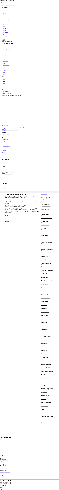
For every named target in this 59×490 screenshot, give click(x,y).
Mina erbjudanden (5, 32)
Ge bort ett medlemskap (6, 15)
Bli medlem (4, 9)
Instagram (4, 81)
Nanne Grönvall (44, 346)
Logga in (4, 24)
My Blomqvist (51, 259)
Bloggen (3, 152)
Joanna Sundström (45, 225)
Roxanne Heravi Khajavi (46, 245)
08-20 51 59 (4, 459)
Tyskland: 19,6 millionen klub (7, 93)
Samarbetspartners (5, 61)
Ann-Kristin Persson (45, 273)
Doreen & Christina (45, 395)
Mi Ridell (43, 263)
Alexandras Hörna (5, 139)
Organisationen (5, 45)
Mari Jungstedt (44, 322)
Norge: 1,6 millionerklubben (6, 91)
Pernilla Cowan (44, 308)
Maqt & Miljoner (5, 148)
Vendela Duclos (44, 305)
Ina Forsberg (43, 238)
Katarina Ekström (44, 221)
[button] (29, 192)
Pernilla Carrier (44, 329)
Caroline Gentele (44, 291)
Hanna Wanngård (44, 280)
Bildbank (4, 72)
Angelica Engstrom (45, 339)
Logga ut (4, 34)
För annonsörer (5, 189)
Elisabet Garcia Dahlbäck (46, 413)
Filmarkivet (4, 141)
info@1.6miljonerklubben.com (4, 460)
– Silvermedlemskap (5, 11)
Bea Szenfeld (49, 360)
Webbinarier (4, 30)
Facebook (4, 79)
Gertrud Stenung (44, 266)
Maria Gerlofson (44, 371)
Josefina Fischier (50, 238)
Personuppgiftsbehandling (6, 19)
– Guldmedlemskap (5, 13)
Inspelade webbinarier (6, 134)
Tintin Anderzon (44, 353)
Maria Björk (50, 371)
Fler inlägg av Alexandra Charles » (45, 201)
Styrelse (4, 51)
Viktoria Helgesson (50, 242)
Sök (2, 172)
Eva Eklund (48, 367)
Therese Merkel (44, 270)
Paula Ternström (44, 231)
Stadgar (4, 63)
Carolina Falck (48, 263)
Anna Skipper (51, 270)
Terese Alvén (43, 409)
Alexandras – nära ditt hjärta (6, 146)
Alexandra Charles (5, 125)
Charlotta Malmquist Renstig (47, 416)
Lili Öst (50, 218)
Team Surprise (44, 252)
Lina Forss (43, 242)
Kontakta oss (4, 185)
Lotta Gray (51, 280)
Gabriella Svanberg (45, 218)
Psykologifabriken (44, 385)
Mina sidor (4, 26)
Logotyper (4, 74)
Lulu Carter (43, 399)
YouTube (4, 85)
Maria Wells (50, 231)
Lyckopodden (4, 150)
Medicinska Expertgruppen (6, 53)
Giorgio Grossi (44, 319)
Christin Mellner (44, 332)
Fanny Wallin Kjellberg (46, 336)
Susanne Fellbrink (44, 235)
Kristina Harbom (44, 325)
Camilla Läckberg (44, 256)
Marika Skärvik (44, 259)
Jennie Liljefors (44, 381)
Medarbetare (4, 59)
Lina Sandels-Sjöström (45, 298)
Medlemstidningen (5, 28)
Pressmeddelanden (5, 70)
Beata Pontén (43, 360)
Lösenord (3, 39)
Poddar (3, 143)
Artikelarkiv (4, 168)
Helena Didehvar (44, 374)
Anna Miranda (44, 249)
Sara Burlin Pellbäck (45, 312)
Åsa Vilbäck (49, 252)
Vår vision (4, 47)
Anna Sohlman (44, 343)
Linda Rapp (43, 367)
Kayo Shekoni (44, 392)
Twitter (4, 83)
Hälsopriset (50, 388)
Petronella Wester (44, 357)
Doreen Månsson (44, 388)
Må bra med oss (5, 159)
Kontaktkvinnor (5, 57)
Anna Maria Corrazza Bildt (46, 364)
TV (2, 137)
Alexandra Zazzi (44, 277)
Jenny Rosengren (44, 406)
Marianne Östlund (44, 315)
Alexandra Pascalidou (45, 378)
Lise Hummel (50, 249)
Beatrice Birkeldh (44, 294)
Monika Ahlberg (44, 287)
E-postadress (3, 38)
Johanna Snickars (44, 301)
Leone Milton (43, 228)
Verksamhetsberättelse (6, 65)
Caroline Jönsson (44, 284)
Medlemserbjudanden (5, 17)
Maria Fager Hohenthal (46, 402)
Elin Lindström (44, 350)
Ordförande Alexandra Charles (7, 49)
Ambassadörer (5, 55)
